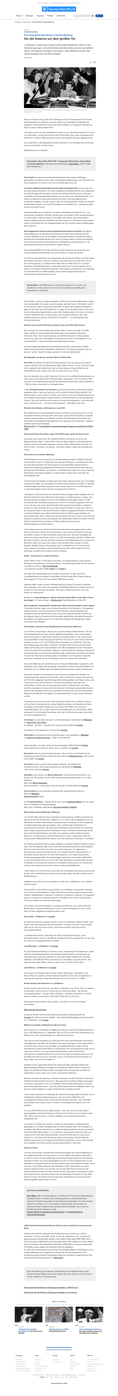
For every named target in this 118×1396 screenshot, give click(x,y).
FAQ (71, 1359)
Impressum (81, 1375)
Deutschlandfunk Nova (73, 3)
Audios (37, 1362)
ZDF (51, 1377)
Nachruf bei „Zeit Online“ (37, 722)
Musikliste (73, 1366)
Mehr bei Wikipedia (50, 566)
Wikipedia (84, 735)
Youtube (79, 725)
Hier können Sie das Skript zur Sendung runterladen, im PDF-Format (51, 1287)
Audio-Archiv (61, 15)
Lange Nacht (26, 22)
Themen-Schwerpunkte (23, 1371)
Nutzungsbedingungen (69, 1375)
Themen (18, 15)
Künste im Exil (29, 426)
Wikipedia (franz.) (76, 756)
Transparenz (91, 1366)
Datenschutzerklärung (53, 1375)
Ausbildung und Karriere (94, 1364)
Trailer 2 (62, 569)
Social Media (57, 1362)
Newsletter (73, 1362)
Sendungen (29, 15)
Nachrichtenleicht (21, 1366)
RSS (71, 1368)
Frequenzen (38, 1371)
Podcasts (50, 15)
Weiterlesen (58, 1258)
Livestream (38, 1359)
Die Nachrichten (21, 1364)
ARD (46, 1377)
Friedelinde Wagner (74, 802)
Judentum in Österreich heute (38, 738)
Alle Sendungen (21, 1362)
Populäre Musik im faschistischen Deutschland (45, 1212)
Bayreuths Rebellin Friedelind (65, 807)
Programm (40, 15)
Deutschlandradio (43, 3)
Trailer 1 (52, 569)
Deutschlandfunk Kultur (57, 3)
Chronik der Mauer (71, 1377)
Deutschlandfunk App (41, 1366)
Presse (89, 1362)
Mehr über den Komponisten (35, 1010)
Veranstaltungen (75, 1364)
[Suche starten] (92, 15)
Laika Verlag (73, 164)
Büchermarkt (57, 600)
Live (100, 16)
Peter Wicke (32, 1196)
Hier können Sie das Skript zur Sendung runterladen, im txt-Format (50, 1292)
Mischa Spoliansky (40, 783)
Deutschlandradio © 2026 (59, 1383)
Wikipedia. (88, 720)
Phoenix (56, 1377)
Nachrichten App (40, 1368)
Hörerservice (57, 1359)
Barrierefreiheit (92, 1371)
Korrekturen (90, 1368)
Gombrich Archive (31, 796)
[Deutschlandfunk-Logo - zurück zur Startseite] (59, 9)
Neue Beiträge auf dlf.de (23, 1368)
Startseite (18, 22)
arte (62, 1377)
